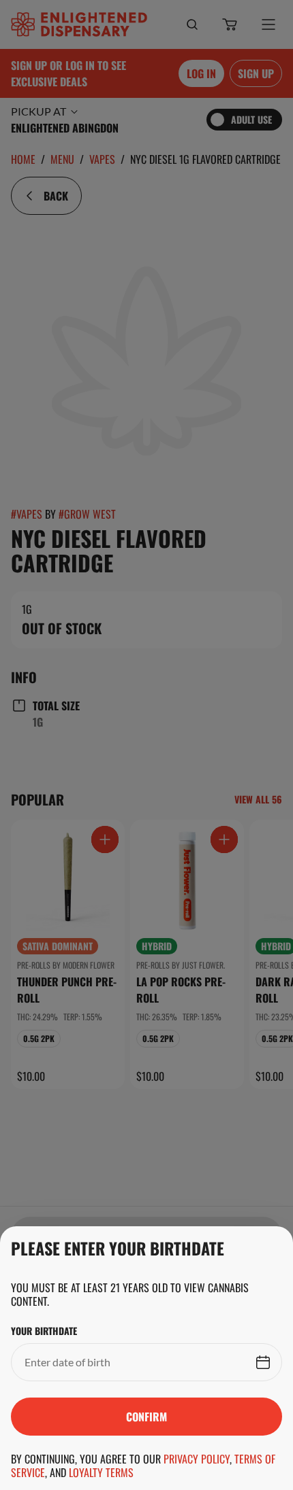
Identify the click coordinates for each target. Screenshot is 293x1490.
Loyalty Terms (101, 1472)
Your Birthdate (44, 1331)
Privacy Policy (197, 1459)
